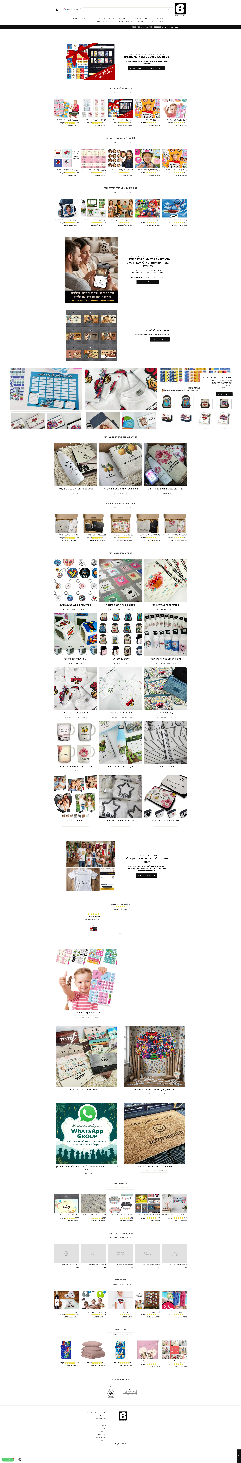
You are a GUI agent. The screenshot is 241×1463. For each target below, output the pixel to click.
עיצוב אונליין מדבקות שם (154, 18)
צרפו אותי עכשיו (86, 1173)
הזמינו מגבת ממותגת (120, 825)
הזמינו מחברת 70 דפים (165, 609)
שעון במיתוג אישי (75, 663)
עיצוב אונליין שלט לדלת (116, 18)
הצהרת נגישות (102, 1431)
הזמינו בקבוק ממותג (120, 771)
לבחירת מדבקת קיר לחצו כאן (154, 1094)
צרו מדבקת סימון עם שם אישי (86, 1017)
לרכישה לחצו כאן (160, 339)
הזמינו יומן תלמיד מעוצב (165, 771)
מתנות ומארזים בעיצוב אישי (136, 21)
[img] (120, 906)
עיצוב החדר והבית (116, 21)
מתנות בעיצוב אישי (101, 1419)
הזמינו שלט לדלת (86, 1094)
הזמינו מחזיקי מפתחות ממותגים (75, 609)
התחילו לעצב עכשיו (147, 282)
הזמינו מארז (75, 493)
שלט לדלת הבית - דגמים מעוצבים (93, 18)
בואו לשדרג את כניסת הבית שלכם (154, 1171)
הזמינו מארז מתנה (166, 493)
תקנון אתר (103, 1428)
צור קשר (103, 1425)
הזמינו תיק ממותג (120, 663)
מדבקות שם (103, 1416)
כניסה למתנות (224, 394)
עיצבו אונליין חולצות (135, 18)
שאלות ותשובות (102, 1434)
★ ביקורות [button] (239, 1456)
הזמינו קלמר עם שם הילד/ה (165, 717)
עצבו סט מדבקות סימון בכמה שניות (146, 68)
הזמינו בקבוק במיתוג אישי (166, 663)
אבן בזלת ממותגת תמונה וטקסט (75, 825)
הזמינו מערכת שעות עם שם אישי (120, 717)
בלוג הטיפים (103, 1441)
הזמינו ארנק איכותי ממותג (166, 825)
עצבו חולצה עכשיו (146, 875)
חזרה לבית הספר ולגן (155, 21)
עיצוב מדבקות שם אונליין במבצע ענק (96, 1413)
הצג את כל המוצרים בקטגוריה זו (120, 92)
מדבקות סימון (74, 18)
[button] (179, 123)
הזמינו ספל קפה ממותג (75, 771)
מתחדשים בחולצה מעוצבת (75, 717)
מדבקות (104, 1422)
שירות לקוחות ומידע (100, 21)
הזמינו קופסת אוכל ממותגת (120, 609)
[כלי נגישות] (19, 1459)
